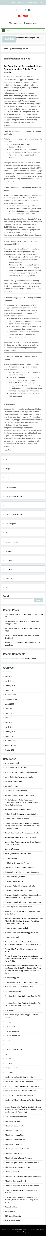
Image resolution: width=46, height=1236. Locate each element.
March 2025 (9, 727)
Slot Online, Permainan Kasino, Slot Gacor (20, 1091)
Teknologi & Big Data (12, 1121)
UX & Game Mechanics (13, 1216)
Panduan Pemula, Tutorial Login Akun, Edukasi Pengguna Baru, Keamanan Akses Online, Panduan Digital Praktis (23, 958)
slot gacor (8, 469)
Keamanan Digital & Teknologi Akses (18, 891)
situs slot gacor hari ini (13, 496)
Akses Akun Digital (12, 763)
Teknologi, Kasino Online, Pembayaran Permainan (23, 1177)
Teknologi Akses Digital (13, 1154)
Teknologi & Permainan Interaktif (17, 1149)
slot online (9, 1073)
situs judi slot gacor (12, 1031)
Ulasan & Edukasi (11, 1207)
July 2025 (8, 709)
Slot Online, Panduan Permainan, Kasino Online (22, 1086)
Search (6, 596)
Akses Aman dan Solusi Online (16, 768)
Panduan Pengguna (12, 978)
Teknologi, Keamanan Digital (15, 1181)
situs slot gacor (10, 487)
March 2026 (9, 681)
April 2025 (8, 722)
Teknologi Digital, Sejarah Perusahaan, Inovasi (22, 1163)
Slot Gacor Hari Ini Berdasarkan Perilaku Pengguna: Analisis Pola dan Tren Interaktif (23, 69)
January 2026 (9, 690)
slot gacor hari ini (11, 181)
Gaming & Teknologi (12, 849)
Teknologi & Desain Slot (13, 1131)
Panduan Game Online (13, 937)
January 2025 (9, 736)
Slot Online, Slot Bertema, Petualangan (19, 1095)
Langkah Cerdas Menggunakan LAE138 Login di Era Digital (20, 2)
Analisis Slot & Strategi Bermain (16, 791)
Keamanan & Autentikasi (14, 881)
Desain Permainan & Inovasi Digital (18, 809)
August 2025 (9, 704)
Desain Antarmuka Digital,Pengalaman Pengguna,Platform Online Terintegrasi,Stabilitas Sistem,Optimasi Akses (22, 802)
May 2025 (8, 718)
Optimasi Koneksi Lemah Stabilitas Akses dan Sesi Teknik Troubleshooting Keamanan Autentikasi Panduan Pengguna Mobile (24, 920)
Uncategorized (10, 1212)
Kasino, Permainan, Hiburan (15, 877)
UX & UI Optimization (12, 1221)
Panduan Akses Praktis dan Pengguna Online (21, 933)
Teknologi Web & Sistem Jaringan (17, 1167)
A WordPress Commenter (14, 658)
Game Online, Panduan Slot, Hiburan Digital (21, 837)
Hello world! (31, 658)
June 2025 (8, 713)
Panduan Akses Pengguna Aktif (16, 928)
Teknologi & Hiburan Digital (15, 1135)
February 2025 (10, 732)
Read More (7, 450)
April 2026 (8, 676)
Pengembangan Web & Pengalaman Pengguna (21, 982)
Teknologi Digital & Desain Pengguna (18, 1158)
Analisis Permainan (12, 786)
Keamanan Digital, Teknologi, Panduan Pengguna (23, 902)
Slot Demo (9, 1059)
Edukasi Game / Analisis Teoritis (17, 819)
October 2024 (10, 750)
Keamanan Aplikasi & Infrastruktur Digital (20, 886)
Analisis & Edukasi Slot (13, 782)
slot (6, 460)
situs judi (8, 1022)
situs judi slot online (12, 1036)
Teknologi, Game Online (13, 1172)
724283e (8, 76)
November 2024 (10, 745)
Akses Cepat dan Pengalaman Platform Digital (22, 772)
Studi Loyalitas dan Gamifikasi (16, 1117)
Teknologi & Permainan (13, 1144)
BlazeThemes (24, 1232)
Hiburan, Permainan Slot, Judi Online (18, 854)
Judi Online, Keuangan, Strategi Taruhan (19, 868)
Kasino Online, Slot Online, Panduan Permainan (22, 872)
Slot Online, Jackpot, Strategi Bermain (19, 1077)
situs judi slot (10, 1026)
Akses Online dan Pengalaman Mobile (19, 777)
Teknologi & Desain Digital (14, 1126)
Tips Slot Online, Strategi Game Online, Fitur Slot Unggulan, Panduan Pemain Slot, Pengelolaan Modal (23, 1199)
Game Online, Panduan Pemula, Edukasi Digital (22, 833)
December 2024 (10, 741)
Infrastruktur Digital (12, 858)
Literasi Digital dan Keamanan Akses (18, 907)
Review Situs (9, 1010)
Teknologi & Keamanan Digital (16, 1140)
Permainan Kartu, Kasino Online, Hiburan (19, 987)
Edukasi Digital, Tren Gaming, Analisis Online (21, 814)
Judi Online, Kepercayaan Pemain (17, 863)
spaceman (8, 579)
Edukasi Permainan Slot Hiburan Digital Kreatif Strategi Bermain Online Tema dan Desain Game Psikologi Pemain (22, 825)
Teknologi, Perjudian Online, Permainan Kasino (22, 1186)
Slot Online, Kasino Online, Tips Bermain (19, 1082)
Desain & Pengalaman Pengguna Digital (19, 795)
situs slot (8, 1040)
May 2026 (8, 672)
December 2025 (10, 695)
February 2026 (10, 686)
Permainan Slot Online (13, 992)
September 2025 (11, 700)
